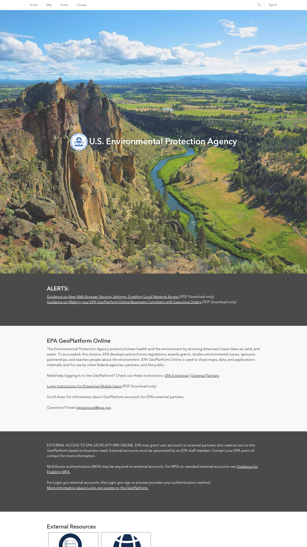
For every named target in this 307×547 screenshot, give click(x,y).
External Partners (205, 376)
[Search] (259, 5)
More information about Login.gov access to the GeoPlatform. (98, 488)
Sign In (273, 4)
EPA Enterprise (177, 376)
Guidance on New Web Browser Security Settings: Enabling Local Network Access (113, 297)
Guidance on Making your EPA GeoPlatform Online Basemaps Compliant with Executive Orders (124, 302)
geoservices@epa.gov (93, 408)
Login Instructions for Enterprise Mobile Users (84, 386)
